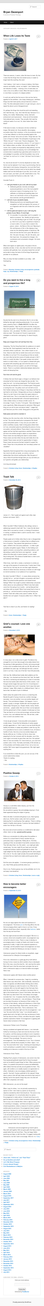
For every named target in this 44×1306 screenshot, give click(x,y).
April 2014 (6, 1252)
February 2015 (7, 1237)
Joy (8, 271)
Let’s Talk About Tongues (11, 1162)
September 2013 (8, 1268)
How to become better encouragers (14, 885)
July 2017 (6, 1200)
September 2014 (8, 1244)
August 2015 (7, 1228)
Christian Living (19, 269)
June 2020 (6, 1183)
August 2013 (7, 1270)
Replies (34, 468)
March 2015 (7, 1235)
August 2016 (7, 1207)
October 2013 (7, 1266)
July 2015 (6, 1231)
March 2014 (7, 1255)
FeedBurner (25, 1292)
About (12, 22)
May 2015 (6, 1233)
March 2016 (7, 1218)
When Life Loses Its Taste (16, 35)
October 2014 (7, 1241)
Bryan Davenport (13, 12)
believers (33, 929)
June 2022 (6, 1178)
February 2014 (7, 1257)
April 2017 (6, 1202)
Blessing (11, 269)
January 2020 (7, 1191)
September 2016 (8, 1204)
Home (5, 22)
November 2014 (8, 1239)
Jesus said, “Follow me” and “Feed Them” (17, 1157)
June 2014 (6, 1248)
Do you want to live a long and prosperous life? (16, 281)
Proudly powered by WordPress (22, 1302)
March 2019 (7, 1194)
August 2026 (7, 1174)
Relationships (14, 271)
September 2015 (8, 1226)
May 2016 (6, 1213)
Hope (4, 271)
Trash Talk (8, 476)
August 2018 (7, 1196)
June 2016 (6, 1211)
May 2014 (6, 1250)
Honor (20, 468)
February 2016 (7, 1220)
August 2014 (7, 1246)
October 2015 (7, 1224)
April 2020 (6, 1187)
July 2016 (6, 1209)
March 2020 (7, 1189)
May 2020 (6, 1185)
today (38, 1136)
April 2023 (6, 1176)
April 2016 (6, 1215)
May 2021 (6, 1180)
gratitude (36, 269)
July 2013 (6, 1272)
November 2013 (8, 1263)
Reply (21, 271)
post (21, 925)
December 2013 (8, 1261)
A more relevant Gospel (10, 1164)
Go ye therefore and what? (11, 1160)
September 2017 (8, 1198)
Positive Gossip (11, 772)
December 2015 (8, 1222)
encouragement (29, 269)
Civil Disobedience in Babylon (13, 1166)
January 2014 (7, 1259)
